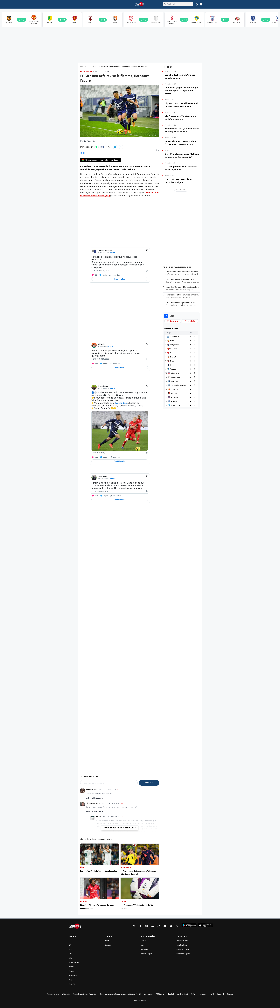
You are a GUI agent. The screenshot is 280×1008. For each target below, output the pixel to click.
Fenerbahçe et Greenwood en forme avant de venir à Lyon (180, 143)
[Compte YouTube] (165, 926)
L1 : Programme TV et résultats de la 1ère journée (180, 117)
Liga (82, 867)
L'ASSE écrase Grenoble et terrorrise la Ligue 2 (178, 181)
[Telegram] (115, 147)
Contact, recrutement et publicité (85, 994)
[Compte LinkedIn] (152, 926)
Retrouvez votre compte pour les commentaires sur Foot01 (120, 994)
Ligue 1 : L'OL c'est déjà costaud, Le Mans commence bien (181, 105)
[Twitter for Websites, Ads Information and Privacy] (146, 270)
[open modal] (201, 4)
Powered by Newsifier (140, 1000)
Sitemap (230, 994)
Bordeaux (86, 71)
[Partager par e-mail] (82, 153)
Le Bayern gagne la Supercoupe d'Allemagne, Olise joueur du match (181, 90)
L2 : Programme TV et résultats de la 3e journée (181, 168)
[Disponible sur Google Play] (189, 925)
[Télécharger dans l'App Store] (205, 925)
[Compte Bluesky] (171, 926)
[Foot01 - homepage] (140, 4)
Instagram (203, 994)
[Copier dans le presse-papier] (121, 147)
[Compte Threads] (177, 926)
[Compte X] (134, 926)
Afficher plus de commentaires (120, 828)
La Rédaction (90, 141)
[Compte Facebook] (140, 926)
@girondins (121, 403)
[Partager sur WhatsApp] (96, 147)
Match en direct (182, 994)
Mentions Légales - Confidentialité (58, 994)
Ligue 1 (83, 901)
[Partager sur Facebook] (102, 147)
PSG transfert (160, 994)
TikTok (212, 994)
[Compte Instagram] (146, 926)
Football (171, 994)
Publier (149, 783)
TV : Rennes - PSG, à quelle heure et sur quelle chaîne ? (182, 130)
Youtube (193, 994)
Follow (112, 253)
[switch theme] (196, 4)
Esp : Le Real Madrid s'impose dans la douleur (180, 76)
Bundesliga (126, 867)
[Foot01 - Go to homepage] (75, 926)
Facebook (220, 994)
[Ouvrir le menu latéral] (79, 4)
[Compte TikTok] (158, 926)
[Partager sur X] (109, 147)
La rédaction (148, 994)
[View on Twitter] (146, 251)
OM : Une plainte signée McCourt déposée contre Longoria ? (182, 155)
